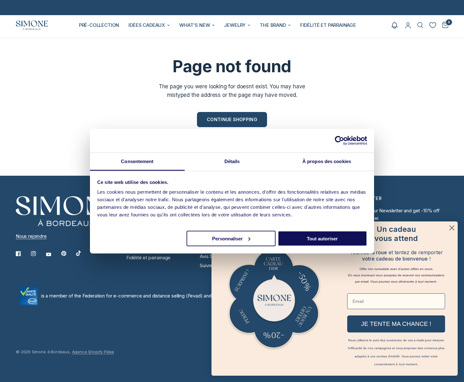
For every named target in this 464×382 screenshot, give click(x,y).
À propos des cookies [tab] (326, 161)
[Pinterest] (68, 254)
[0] (443, 25)
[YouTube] (53, 255)
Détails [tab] (232, 161)
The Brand (273, 25)
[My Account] (408, 25)
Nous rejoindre (31, 236)
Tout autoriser (322, 238)
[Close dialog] (451, 227)
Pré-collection (99, 25)
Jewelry (235, 25)
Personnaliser (227, 238)
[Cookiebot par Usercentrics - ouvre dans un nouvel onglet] (339, 140)
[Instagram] (38, 254)
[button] (394, 25)
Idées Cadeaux (146, 25)
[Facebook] (23, 254)
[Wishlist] (433, 25)
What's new (194, 25)
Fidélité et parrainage (328, 25)
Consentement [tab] (137, 161)
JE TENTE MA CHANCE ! (396, 323)
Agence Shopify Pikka (93, 351)
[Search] (420, 25)
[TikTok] (83, 253)
